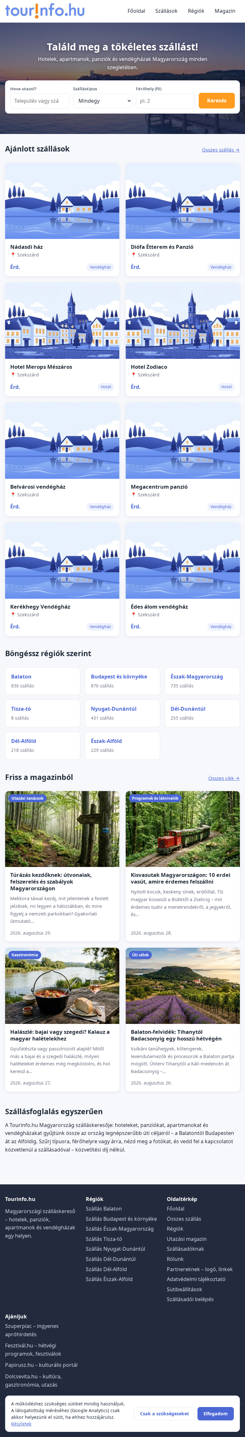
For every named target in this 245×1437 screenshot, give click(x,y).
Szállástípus (85, 89)
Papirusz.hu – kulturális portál (41, 1364)
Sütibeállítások (184, 1289)
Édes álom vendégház (159, 606)
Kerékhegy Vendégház (40, 606)
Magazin (225, 10)
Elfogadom (216, 1414)
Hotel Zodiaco (149, 366)
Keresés (216, 100)
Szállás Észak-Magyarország (120, 1228)
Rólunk (175, 1259)
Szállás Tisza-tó (104, 1238)
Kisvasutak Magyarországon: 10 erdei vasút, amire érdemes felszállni (180, 878)
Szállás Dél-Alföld (106, 1269)
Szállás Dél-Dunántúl (111, 1259)
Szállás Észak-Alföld (109, 1279)
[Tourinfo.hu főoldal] (45, 11)
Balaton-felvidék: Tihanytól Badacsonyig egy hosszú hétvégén (176, 1035)
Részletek (21, 1424)
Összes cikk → (224, 778)
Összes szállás (184, 1218)
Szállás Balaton (104, 1208)
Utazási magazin (187, 1238)
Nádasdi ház (26, 246)
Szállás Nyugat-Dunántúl (115, 1248)
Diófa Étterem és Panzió (162, 246)
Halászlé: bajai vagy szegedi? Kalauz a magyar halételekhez (60, 1035)
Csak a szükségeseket (164, 1414)
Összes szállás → (221, 149)
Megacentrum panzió (159, 486)
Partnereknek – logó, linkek (200, 1269)
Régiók (196, 10)
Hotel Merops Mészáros (41, 366)
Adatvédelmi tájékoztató (196, 1279)
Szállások (166, 10)
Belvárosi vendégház (37, 486)
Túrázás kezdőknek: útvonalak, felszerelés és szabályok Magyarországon (51, 881)
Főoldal (136, 10)
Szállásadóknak (185, 1248)
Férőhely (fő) (148, 89)
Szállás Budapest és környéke (121, 1218)
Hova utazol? (23, 89)
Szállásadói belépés (190, 1299)
